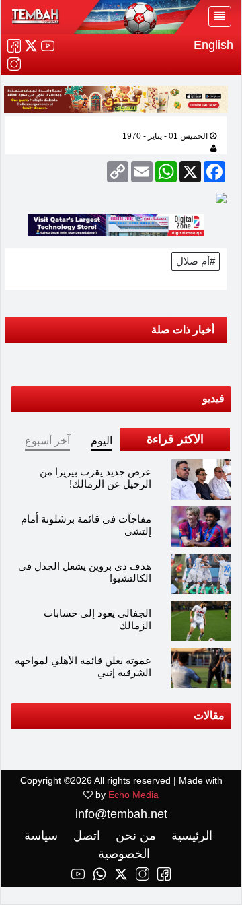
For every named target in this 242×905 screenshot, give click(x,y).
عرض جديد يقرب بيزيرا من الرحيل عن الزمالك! (95, 478)
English (213, 45)
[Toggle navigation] (219, 16)
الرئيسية (190, 835)
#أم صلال (195, 261)
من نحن (134, 835)
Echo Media (133, 794)
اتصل (85, 835)
